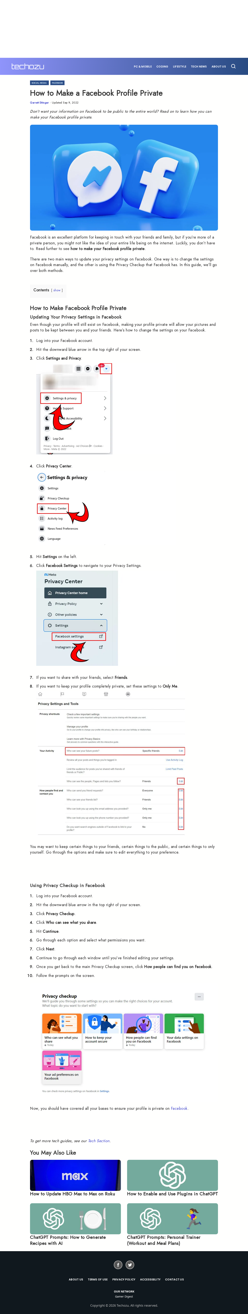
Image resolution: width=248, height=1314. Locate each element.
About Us (219, 66)
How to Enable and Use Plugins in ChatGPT (172, 1193)
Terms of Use (98, 1279)
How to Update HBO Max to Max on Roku (72, 1193)
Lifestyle (179, 66)
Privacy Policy (123, 1279)
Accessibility (150, 1279)
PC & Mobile (143, 66)
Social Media (39, 82)
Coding (162, 66)
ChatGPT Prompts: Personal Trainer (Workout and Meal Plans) (164, 1240)
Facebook (57, 82)
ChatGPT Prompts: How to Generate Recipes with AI (68, 1240)
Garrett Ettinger (39, 103)
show (57, 290)
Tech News (199, 66)
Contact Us (174, 1279)
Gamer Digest (124, 1296)
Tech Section (98, 1141)
